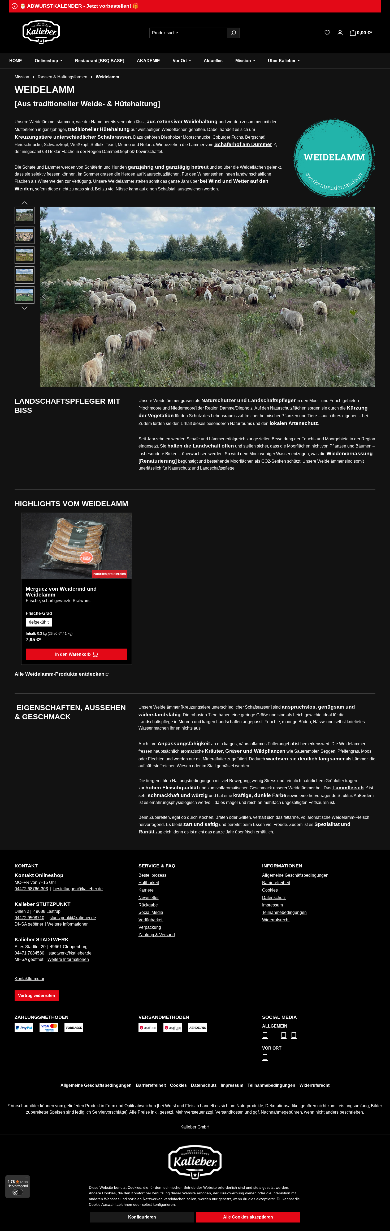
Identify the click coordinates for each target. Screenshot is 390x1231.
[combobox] (188, 33)
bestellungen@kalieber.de (78, 889)
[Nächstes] (371, 296)
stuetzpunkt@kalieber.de (73, 917)
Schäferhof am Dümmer (243, 144)
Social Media (150, 912)
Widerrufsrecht (275, 920)
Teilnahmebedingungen (284, 912)
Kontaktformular (29, 978)
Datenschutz (274, 897)
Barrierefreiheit (276, 882)
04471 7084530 (29, 953)
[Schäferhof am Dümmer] (207, 297)
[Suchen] (233, 33)
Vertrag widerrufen (36, 995)
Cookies (270, 890)
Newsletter (148, 897)
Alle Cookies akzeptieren (248, 1217)
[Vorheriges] (44, 296)
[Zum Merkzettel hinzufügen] (123, 521)
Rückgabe (148, 905)
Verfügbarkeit (150, 920)
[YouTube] (294, 1035)
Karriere (146, 890)
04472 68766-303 (31, 889)
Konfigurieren (142, 1217)
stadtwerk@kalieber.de (70, 953)
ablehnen (124, 1204)
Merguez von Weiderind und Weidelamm (61, 592)
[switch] (17, 1192)
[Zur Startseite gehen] (41, 32)
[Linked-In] (284, 1035)
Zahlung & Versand (156, 934)
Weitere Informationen (68, 924)
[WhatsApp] (265, 1057)
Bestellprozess (152, 875)
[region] (195, 297)
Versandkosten (229, 1112)
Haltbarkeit (148, 882)
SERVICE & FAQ (156, 865)
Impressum (272, 905)
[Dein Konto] (340, 32)
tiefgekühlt (39, 622)
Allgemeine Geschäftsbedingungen (295, 875)
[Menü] (27, 1178)
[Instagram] (265, 1035)
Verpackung (149, 927)
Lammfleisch (348, 787)
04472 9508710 (29, 917)
